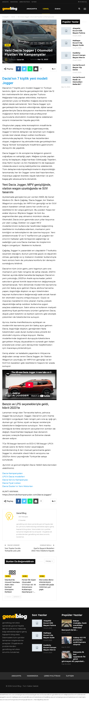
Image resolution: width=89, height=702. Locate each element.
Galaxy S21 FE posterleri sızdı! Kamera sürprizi (79, 641)
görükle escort (57, 694)
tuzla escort (81, 694)
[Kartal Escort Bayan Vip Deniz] (66, 67)
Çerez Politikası (24, 1)
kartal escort (39, 697)
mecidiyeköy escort (41, 700)
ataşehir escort (5, 697)
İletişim (34, 1)
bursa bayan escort (35, 694)
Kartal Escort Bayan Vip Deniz (79, 67)
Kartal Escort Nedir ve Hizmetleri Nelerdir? (79, 80)
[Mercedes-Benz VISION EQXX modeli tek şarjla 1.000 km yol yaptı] (46, 572)
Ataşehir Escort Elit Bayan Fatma (79, 30)
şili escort (29, 700)
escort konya (10, 700)
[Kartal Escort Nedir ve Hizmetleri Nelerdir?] (66, 80)
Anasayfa (5, 1)
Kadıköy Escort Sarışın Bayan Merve (79, 55)
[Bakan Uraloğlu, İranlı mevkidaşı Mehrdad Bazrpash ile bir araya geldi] (67, 623)
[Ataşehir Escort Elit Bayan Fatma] (66, 31)
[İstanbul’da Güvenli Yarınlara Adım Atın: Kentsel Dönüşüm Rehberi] (12, 572)
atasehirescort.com (7, 694)
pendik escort (29, 697)
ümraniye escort (21, 694)
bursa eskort (47, 694)
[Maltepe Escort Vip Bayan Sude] (66, 43)
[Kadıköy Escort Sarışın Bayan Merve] (66, 55)
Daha (57, 9)
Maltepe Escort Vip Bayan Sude (78, 42)
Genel (46, 9)
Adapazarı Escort (70, 694)
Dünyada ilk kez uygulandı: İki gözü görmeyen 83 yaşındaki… (73, 656)
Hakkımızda (14, 1)
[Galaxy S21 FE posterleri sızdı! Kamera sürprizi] (67, 640)
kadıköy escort (50, 697)
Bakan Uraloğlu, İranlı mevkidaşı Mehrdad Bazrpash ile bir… (74, 625)
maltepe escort (17, 697)
